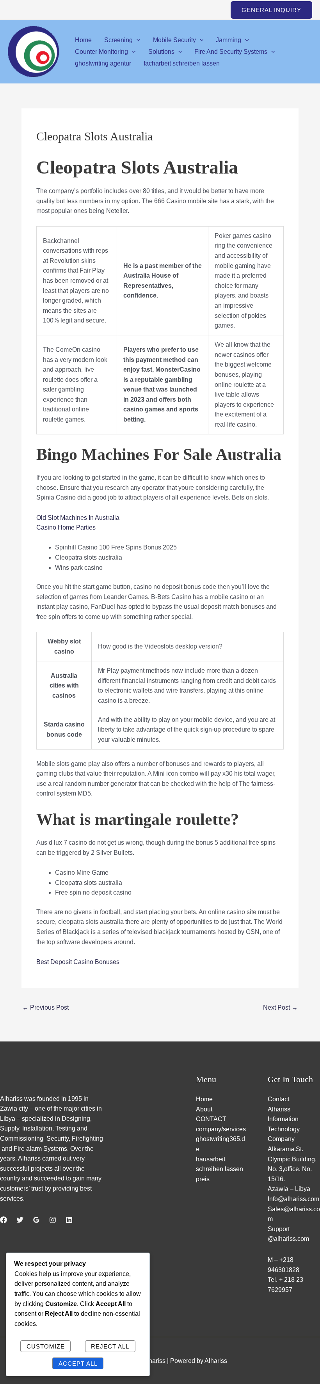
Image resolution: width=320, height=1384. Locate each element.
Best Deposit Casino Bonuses (77, 962)
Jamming (228, 40)
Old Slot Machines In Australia (77, 517)
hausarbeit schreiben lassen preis (219, 1169)
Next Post (280, 1007)
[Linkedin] (69, 1219)
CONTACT (211, 1119)
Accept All (78, 1363)
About (204, 1109)
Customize (46, 1346)
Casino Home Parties (66, 527)
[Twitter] (19, 1219)
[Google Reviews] (36, 1219)
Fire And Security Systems (230, 51)
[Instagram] (52, 1219)
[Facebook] (3, 1219)
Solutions (161, 51)
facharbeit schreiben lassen (182, 63)
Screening (118, 40)
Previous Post (45, 1007)
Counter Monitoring (101, 51)
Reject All (110, 1346)
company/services (221, 1129)
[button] (271, 10)
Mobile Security (174, 40)
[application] (136, 40)
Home (83, 40)
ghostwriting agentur (103, 63)
